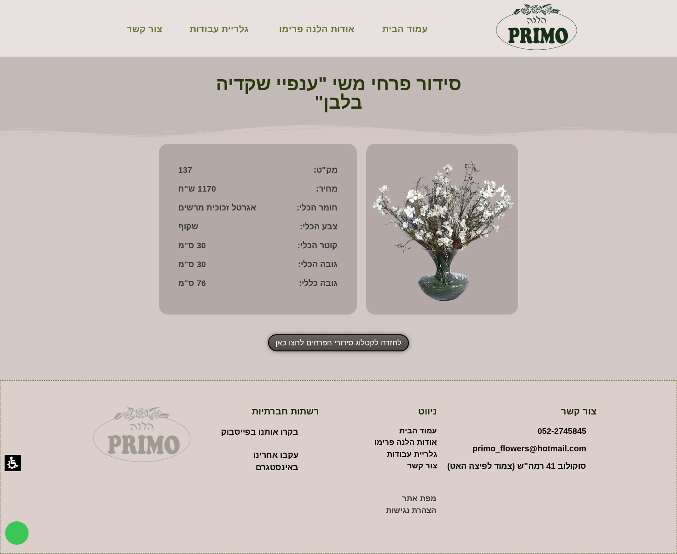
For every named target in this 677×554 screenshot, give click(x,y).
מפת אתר (419, 498)
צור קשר (144, 29)
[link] (17, 533)
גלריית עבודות (219, 29)
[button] (257, 172)
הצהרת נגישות (411, 510)
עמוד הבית (404, 29)
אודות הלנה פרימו (317, 29)
